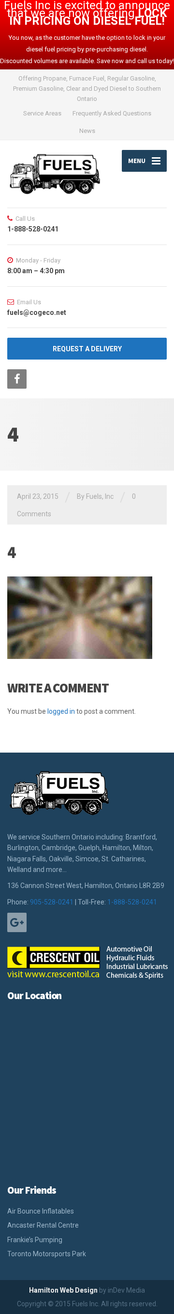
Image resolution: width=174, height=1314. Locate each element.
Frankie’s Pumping (34, 1240)
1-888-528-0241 (132, 902)
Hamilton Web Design (63, 1290)
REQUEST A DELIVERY (87, 349)
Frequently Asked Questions (111, 113)
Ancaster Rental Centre (43, 1225)
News (87, 130)
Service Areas (42, 113)
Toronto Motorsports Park (46, 1254)
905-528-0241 (51, 902)
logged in (61, 711)
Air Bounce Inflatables (40, 1211)
